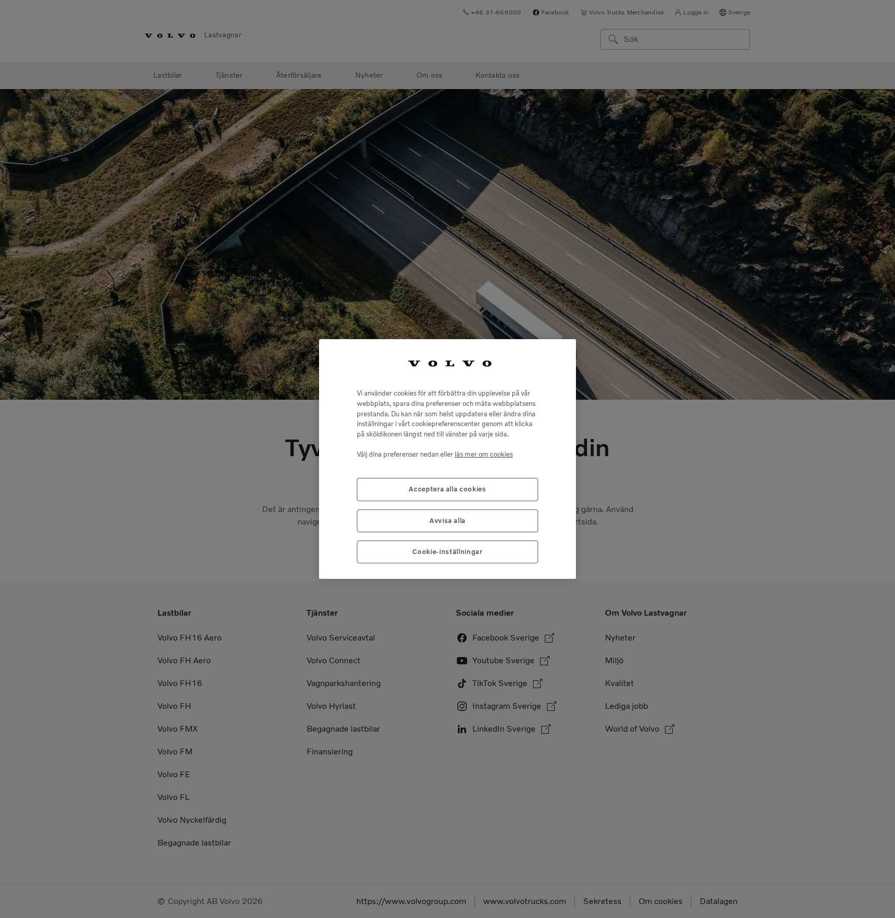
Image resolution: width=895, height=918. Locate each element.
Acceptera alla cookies (447, 489)
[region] (447, 459)
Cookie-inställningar (447, 552)
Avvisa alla (447, 520)
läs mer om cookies (484, 454)
